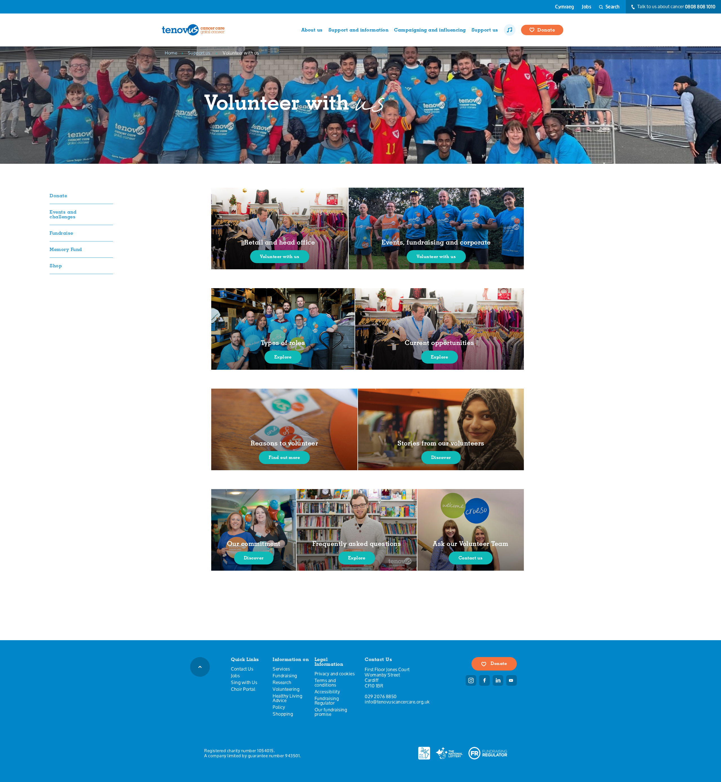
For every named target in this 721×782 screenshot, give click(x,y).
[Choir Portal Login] (509, 30)
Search (612, 7)
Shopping (283, 714)
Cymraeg (564, 7)
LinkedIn (498, 680)
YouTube (511, 680)
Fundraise (61, 233)
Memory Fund (66, 249)
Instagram (471, 680)
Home (171, 53)
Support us (484, 30)
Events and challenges (63, 214)
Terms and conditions (325, 682)
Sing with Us (244, 682)
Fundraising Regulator (327, 700)
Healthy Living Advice (287, 698)
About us (312, 30)
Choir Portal (243, 689)
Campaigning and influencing (430, 30)
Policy (279, 707)
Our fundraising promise (331, 711)
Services (281, 669)
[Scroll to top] (200, 667)
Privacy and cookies (335, 673)
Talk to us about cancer (675, 6)
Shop (56, 265)
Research (282, 682)
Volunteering (286, 689)
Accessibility (327, 691)
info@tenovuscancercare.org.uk (397, 701)
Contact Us (242, 669)
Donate (546, 30)
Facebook (484, 680)
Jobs (586, 7)
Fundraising (285, 675)
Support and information (358, 30)
